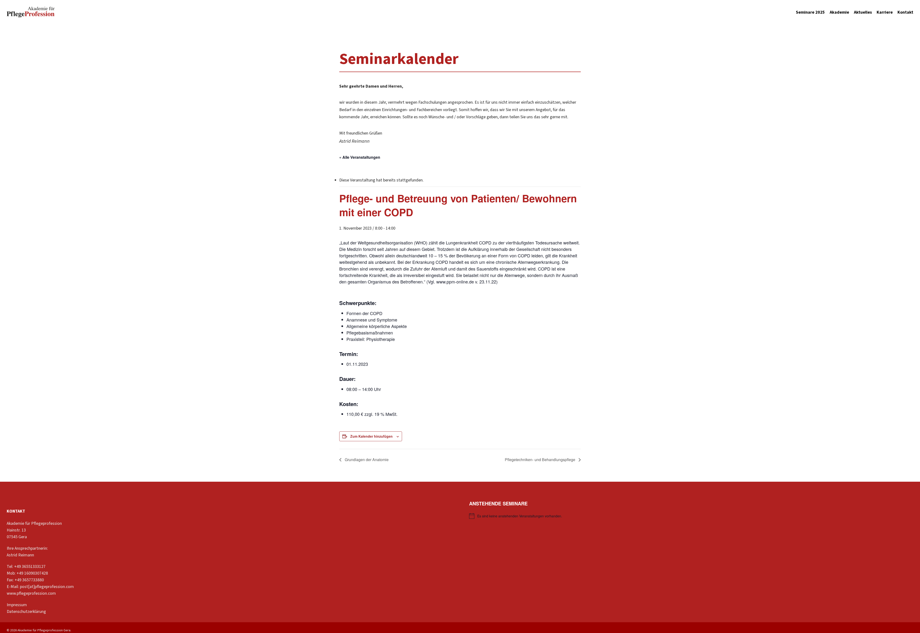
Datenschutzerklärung (26, 612)
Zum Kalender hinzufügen (371, 436)
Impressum (17, 605)
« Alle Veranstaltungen (359, 157)
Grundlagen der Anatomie (366, 459)
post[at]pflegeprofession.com (47, 587)
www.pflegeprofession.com (31, 593)
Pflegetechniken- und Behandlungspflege (540, 459)
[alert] (691, 516)
